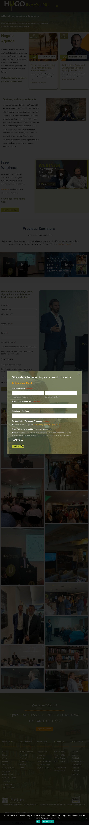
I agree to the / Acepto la (37, 425)
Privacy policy (48, 821)
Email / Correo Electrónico (26, 401)
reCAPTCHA (17, 440)
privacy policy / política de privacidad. (46, 425)
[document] (44, 412)
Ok (38, 821)
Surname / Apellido (52, 397)
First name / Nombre (20, 397)
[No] (86, 819)
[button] (78, 374)
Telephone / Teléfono (20, 411)
